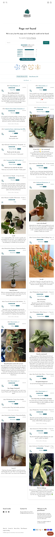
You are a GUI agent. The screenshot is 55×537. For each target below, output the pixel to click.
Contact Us (10, 528)
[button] (20, 49)
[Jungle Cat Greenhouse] (27, 13)
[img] (27, 45)
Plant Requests (24, 528)
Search (46, 42)
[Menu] (3, 2)
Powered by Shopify (20, 532)
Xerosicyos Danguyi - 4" (43, 107)
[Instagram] (6, 512)
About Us (5, 528)
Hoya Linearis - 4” (43, 85)
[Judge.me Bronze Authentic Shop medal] (31, 67)
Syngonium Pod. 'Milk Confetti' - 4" (15, 160)
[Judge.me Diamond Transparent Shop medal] (17, 67)
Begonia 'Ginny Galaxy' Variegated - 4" (15, 108)
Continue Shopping (31, 38)
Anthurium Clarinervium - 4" (43, 182)
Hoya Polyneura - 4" (15, 85)
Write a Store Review (27, 59)
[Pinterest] (8, 512)
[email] (3, 512)
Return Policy (17, 528)
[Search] (6, 2)
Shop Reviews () (33, 76)
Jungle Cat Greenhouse (10, 532)
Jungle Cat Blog (6, 530)
